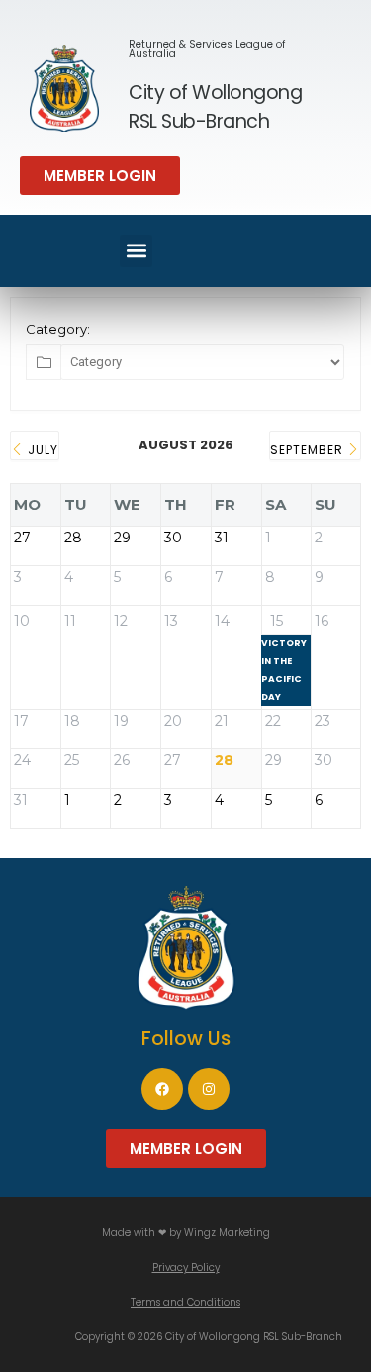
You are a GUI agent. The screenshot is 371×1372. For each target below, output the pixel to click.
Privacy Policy (186, 1267)
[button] (100, 175)
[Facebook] (162, 1089)
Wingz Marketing (227, 1232)
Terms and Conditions (185, 1302)
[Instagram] (209, 1089)
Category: (58, 329)
